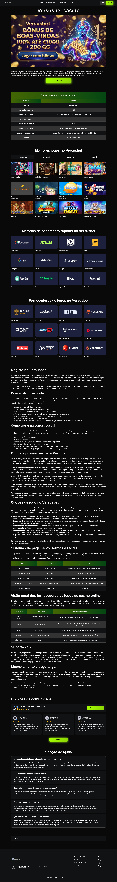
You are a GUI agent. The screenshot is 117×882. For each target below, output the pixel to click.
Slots (93, 157)
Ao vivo (45, 157)
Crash (69, 157)
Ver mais (58, 739)
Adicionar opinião (95, 708)
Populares (21, 157)
